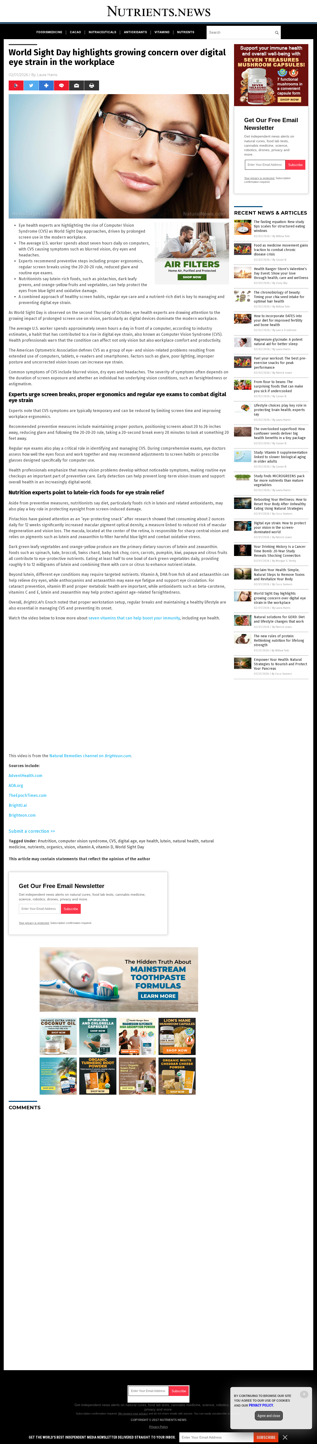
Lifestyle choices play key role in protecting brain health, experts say (280, 410)
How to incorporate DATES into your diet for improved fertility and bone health (278, 320)
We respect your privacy (133, 1413)
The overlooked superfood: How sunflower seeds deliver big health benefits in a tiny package (280, 433)
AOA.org (16, 785)
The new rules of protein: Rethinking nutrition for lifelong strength (279, 640)
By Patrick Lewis (282, 372)
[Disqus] (119, 1176)
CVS (112, 841)
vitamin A (85, 847)
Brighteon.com (22, 815)
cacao (75, 32)
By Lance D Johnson (284, 330)
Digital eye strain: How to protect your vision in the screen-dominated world (280, 527)
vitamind (162, 32)
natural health (186, 841)
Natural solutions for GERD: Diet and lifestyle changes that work (279, 619)
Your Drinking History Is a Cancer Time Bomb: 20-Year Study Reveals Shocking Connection (280, 551)
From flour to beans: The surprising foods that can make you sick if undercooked (278, 386)
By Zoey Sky (279, 283)
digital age (127, 841)
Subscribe (266, 1437)
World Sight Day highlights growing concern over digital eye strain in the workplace (280, 598)
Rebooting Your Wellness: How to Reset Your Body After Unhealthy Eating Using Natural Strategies (280, 504)
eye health (148, 841)
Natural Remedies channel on (90, 755)
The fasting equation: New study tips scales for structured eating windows (279, 226)
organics (54, 847)
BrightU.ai (18, 805)
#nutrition (47, 841)
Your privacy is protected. (34, 922)
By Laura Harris (281, 349)
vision (69, 847)
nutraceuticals (102, 32)
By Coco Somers (282, 513)
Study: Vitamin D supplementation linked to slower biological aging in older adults (280, 457)
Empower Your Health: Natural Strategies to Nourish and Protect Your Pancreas (280, 664)
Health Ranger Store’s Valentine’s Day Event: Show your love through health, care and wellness (281, 273)
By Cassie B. (279, 259)
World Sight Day (129, 847)
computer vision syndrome (82, 841)
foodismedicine (49, 32)
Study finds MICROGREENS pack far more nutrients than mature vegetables (279, 480)
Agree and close (269, 1416)
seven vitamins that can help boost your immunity (134, 618)
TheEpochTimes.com (28, 795)
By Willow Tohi (281, 236)
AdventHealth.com (25, 775)
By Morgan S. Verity (284, 560)
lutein (165, 841)
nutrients (185, 32)
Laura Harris (47, 75)
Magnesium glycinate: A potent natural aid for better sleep (278, 341)
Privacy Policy (158, 1427)
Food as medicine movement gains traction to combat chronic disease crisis (281, 249)
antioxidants (135, 32)
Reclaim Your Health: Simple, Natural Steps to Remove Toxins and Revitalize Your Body (279, 574)
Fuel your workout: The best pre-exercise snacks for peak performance (280, 362)
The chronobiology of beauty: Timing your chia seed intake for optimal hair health (279, 297)
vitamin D (104, 847)
